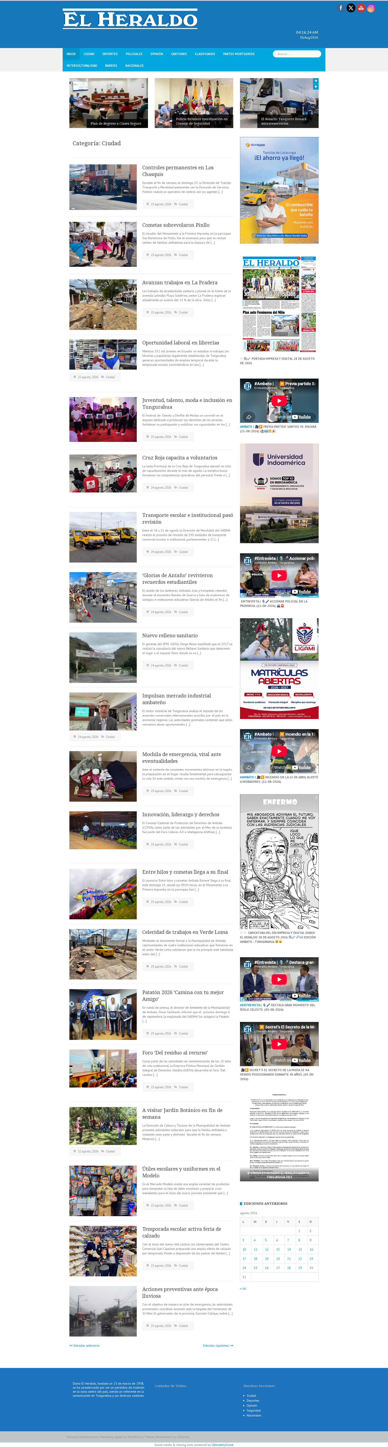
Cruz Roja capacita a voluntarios (179, 458)
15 (300, 1249)
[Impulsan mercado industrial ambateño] (103, 711)
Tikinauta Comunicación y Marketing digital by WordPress (104, 1437)
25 (255, 1268)
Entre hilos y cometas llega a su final (186, 872)
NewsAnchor (164, 1437)
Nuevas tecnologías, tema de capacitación (283, 121)
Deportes (110, 54)
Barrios (111, 66)
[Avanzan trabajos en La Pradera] (103, 304)
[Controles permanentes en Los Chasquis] (103, 187)
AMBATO (246, 427)
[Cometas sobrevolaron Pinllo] (103, 244)
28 (289, 1268)
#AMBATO (247, 777)
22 (300, 1259)
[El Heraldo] (130, 18)
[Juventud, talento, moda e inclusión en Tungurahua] (103, 419)
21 (289, 1259)
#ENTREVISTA (250, 1005)
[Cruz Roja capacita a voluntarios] (103, 473)
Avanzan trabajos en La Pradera (180, 282)
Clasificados (205, 54)
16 (311, 1249)
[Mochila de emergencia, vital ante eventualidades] (103, 776)
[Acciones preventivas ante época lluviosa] (103, 1311)
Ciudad (89, 54)
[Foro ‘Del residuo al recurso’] (103, 1068)
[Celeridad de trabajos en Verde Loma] (103, 954)
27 (278, 1268)
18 (255, 1259)
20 (278, 1259)
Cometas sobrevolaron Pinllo (176, 225)
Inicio (71, 54)
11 (255, 1249)
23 (311, 1259)
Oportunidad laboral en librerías (180, 343)
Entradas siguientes (216, 1345)
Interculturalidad (82, 66)
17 (244, 1259)
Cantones (179, 54)
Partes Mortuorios (239, 54)
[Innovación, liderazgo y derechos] (103, 830)
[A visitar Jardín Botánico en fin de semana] (103, 1126)
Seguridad (254, 1410)
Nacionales (134, 66)
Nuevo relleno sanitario (170, 635)
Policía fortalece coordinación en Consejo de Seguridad (116, 121)
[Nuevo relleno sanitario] (103, 657)
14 (289, 1249)
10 (244, 1249)
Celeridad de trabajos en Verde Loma (185, 932)
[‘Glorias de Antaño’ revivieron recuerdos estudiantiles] (103, 597)
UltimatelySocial (223, 1445)
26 (267, 1268)
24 (244, 1268)
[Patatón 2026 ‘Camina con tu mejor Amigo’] (103, 1014)
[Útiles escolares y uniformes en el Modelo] (103, 1191)
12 (267, 1249)
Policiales (134, 54)
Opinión (156, 54)
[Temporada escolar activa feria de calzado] (103, 1251)
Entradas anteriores (87, 1345)
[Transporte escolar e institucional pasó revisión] (103, 537)
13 (278, 1249)
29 (300, 1268)
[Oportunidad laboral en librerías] (103, 354)
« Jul (243, 1288)
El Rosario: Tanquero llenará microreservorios (198, 121)
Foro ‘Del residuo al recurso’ (175, 1053)
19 (267, 1259)
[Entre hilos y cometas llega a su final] (103, 894)
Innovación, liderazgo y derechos (181, 814)
